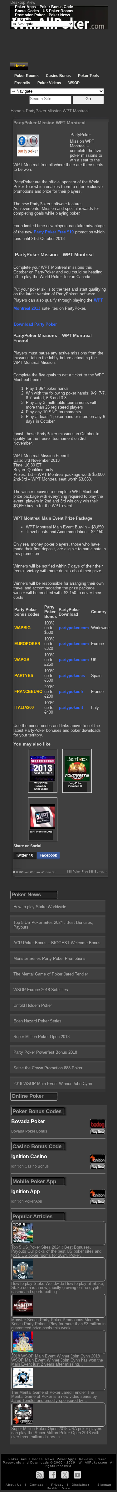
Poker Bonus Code (56, 7)
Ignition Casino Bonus (30, 1166)
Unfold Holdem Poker (32, 1005)
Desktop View (22, 2)
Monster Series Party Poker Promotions (49, 958)
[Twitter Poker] (65, 1474)
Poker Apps (25, 7)
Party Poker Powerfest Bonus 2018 (45, 1052)
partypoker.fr (71, 691)
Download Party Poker (35, 324)
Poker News (59, 15)
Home (19, 66)
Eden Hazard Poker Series (37, 1021)
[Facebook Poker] (52, 1474)
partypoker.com (74, 627)
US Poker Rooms (58, 11)
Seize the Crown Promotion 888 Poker (47, 1068)
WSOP (74, 83)
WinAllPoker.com (93, 1462)
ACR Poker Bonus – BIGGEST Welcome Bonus (56, 942)
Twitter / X (25, 855)
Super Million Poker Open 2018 (41, 1036)
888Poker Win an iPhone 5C (36, 872)
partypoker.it (71, 707)
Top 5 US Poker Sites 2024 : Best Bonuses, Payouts (53, 924)
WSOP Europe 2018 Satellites (40, 989)
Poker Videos (49, 83)
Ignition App (25, 1191)
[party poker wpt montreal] (70, 135)
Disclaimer (81, 1484)
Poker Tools (88, 76)
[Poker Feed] (40, 1474)
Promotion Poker (30, 15)
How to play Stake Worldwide (39, 906)
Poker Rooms (26, 76)
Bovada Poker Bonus (29, 1131)
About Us (14, 1484)
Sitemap (104, 1484)
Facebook (48, 855)
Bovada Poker (28, 1121)
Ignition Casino (29, 1156)
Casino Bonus (58, 76)
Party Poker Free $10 (54, 232)
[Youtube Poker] (77, 1474)
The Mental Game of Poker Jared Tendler (50, 974)
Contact (37, 1484)
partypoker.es (72, 675)
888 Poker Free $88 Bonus (85, 871)
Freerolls (23, 19)
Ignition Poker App (26, 1201)
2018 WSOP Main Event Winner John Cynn (52, 1083)
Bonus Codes (27, 11)
